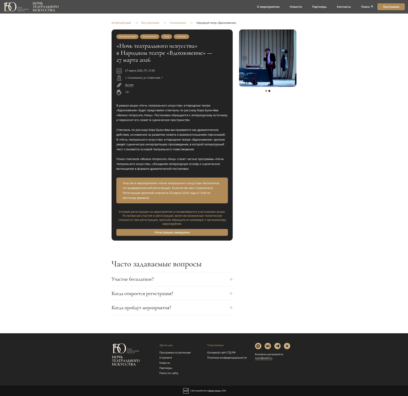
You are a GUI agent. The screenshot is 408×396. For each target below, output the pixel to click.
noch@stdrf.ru (263, 358)
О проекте (165, 357)
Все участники (150, 23)
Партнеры (165, 368)
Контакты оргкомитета (269, 354)
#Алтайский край (127, 36)
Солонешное (178, 23)
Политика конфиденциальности (227, 357)
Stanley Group (214, 391)
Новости (164, 363)
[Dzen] (287, 346)
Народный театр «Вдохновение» (216, 23)
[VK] (268, 346)
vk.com (129, 85)
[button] (266, 91)
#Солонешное (150, 36)
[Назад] (244, 58)
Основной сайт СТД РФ (221, 352)
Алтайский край (121, 23)
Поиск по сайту (168, 373)
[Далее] (290, 58)
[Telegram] (277, 346)
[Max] (258, 346)
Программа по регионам (175, 352)
